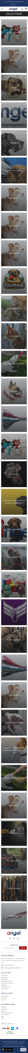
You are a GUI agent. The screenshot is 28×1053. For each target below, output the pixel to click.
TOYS (2, 1018)
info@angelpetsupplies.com (13, 968)
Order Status (5, 996)
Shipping (3, 998)
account (22, 9)
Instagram (17, 938)
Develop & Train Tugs (7, 983)
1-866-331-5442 (8, 965)
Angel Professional (6, 981)
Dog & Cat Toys (5, 987)
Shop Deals (4, 988)
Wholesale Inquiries (7, 1012)
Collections (4, 975)
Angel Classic (5, 977)
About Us (4, 1011)
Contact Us (4, 1009)
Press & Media (5, 1014)
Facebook (10, 938)
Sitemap (3, 1007)
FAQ (2, 1016)
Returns (3, 999)
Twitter (14, 938)
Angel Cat (4, 985)
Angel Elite (4, 979)
